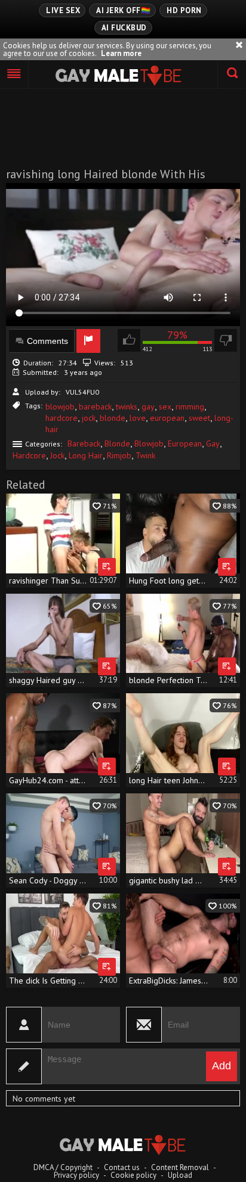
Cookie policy (133, 1175)
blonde (112, 417)
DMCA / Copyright (63, 1167)
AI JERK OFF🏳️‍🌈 (123, 10)
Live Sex (63, 10)
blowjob (60, 406)
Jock (57, 455)
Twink (145, 455)
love (138, 417)
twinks (126, 406)
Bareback (83, 443)
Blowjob (149, 443)
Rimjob (119, 455)
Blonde (117, 443)
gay (148, 406)
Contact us (122, 1167)
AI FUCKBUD (124, 28)
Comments (47, 341)
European (185, 443)
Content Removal (180, 1167)
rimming (190, 406)
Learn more (121, 53)
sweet (199, 417)
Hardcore (29, 455)
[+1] (14, 74)
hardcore (61, 417)
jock (89, 417)
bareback (95, 406)
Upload (180, 1175)
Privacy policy (76, 1175)
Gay (213, 443)
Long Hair (86, 455)
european (167, 417)
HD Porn (184, 10)
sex (165, 406)
